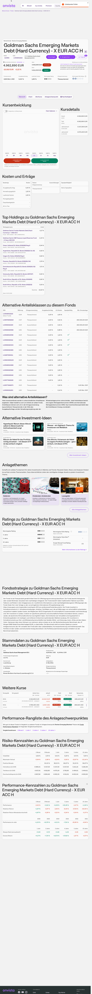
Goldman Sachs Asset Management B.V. (16, 652)
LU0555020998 (8, 330)
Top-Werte (61, 992)
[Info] (85, 76)
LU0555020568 (8, 370)
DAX (34, 992)
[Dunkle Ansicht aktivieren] (11, 1)
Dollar (48, 992)
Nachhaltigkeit (67, 97)
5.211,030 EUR (68, 699)
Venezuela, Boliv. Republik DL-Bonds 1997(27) (18, 274)
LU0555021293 (8, 390)
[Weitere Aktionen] (86, 699)
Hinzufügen (52, 57)
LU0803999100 (8, 360)
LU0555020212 (8, 340)
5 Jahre (43, 730)
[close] (88, 2)
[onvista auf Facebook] (19, 992)
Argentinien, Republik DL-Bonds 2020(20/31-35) (19, 251)
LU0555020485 (8, 350)
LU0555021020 (8, 325)
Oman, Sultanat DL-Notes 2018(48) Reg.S (16, 245)
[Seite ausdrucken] (85, 51)
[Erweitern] (73, 57)
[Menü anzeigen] (23, 6)
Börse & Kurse (5, 11)
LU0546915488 (8, 365)
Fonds (11, 11)
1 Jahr (28, 730)
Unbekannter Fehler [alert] (71, 4)
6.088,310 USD (67, 705)
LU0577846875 (8, 385)
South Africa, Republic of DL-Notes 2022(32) (17, 285)
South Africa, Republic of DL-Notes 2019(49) (17, 279)
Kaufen (46, 70)
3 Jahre (35, 730)
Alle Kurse (38, 97)
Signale (82, 57)
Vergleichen (66, 57)
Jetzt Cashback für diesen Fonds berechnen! (71, 64)
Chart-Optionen (50, 111)
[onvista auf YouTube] (23, 992)
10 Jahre (51, 730)
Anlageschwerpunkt (51, 97)
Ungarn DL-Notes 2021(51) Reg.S (13, 256)
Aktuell (29, 6)
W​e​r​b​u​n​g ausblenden (61, 24)
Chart (30, 97)
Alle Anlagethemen (79, 510)
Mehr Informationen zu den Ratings (74, 550)
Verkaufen (47, 65)
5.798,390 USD (56, 705)
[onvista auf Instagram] (26, 992)
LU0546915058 (8, 335)
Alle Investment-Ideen (77, 455)
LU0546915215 (8, 314)
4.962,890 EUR (56, 699)
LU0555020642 (8, 375)
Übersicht (22, 97)
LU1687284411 (8, 355)
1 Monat (20, 730)
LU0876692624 (8, 320)
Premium (49, 6)
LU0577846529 (8, 380)
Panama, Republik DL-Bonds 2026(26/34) (17, 261)
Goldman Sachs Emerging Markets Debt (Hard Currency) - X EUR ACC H (32, 11)
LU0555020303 (8, 345)
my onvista (38, 6)
